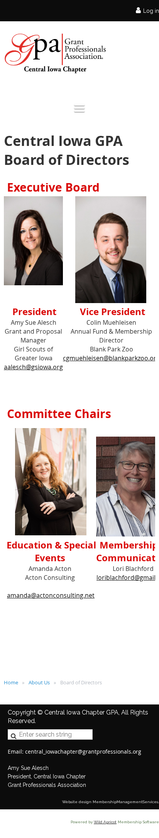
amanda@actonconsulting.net (51, 595)
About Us (39, 682)
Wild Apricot (105, 822)
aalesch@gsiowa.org (33, 367)
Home (11, 682)
